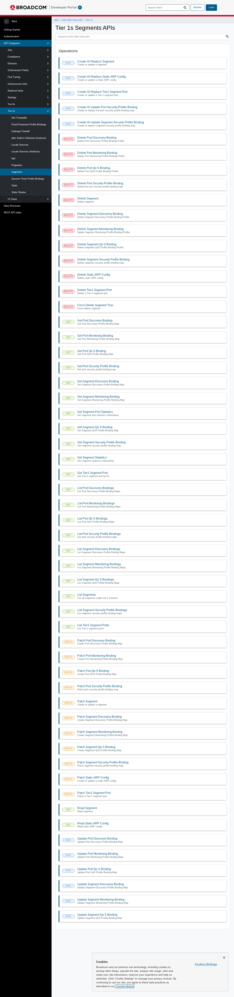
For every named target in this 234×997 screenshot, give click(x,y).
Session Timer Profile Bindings (28, 178)
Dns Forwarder (19, 117)
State (14, 185)
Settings (12, 97)
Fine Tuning (14, 77)
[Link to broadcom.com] (29, 7)
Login (211, 7)
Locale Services (20, 144)
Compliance (14, 56)
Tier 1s (11, 111)
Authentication (11, 36)
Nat (13, 158)
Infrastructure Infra (17, 84)
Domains (12, 63)
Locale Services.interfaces (26, 151)
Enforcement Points (18, 70)
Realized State (15, 90)
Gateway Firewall (21, 131)
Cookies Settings (206, 964)
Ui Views (12, 199)
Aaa (10, 50)
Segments (17, 172)
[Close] (224, 957)
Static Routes (19, 192)
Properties (17, 165)
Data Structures (12, 205)
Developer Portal (64, 7)
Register (197, 7)
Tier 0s (11, 104)
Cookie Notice (125, 986)
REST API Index (12, 212)
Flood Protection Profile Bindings (29, 124)
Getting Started (12, 29)
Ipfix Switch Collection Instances (29, 138)
